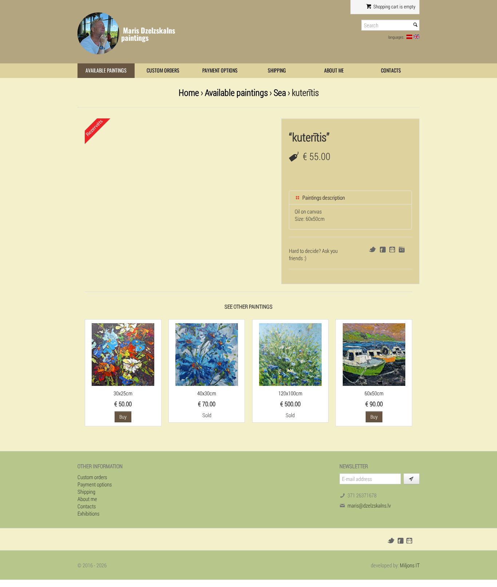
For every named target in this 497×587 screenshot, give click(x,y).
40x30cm (206, 393)
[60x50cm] (374, 353)
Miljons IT (410, 565)
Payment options (220, 70)
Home (189, 92)
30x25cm (123, 393)
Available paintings (106, 70)
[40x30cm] (206, 353)
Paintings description (323, 197)
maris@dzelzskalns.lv (369, 505)
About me (334, 70)
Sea (280, 92)
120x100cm (290, 393)
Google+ (402, 250)
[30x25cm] (123, 353)
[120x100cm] (290, 353)
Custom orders (163, 70)
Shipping (277, 70)
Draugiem (392, 250)
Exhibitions (88, 513)
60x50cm (374, 393)
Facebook (383, 250)
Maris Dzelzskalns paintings (148, 34)
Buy (123, 416)
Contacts (391, 70)
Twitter (372, 249)
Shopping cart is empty (394, 6)
